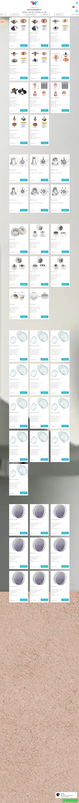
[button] (77, 10)
